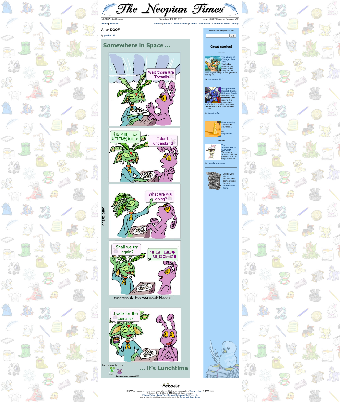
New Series (204, 23)
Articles (158, 23)
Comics (193, 23)
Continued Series (221, 23)
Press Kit (193, 395)
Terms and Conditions (190, 397)
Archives (113, 23)
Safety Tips (161, 395)
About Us (183, 395)
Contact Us (173, 395)
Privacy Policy (148, 395)
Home (105, 23)
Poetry (235, 23)
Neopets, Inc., (196, 391)
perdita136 (109, 35)
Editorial (168, 23)
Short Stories (181, 23)
